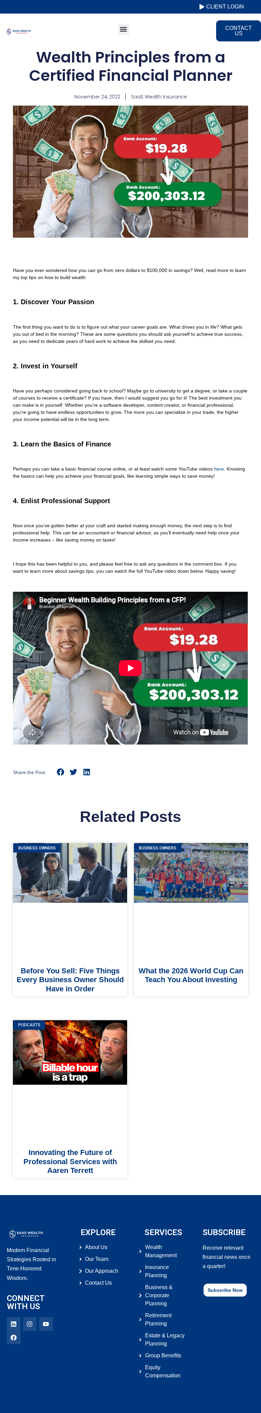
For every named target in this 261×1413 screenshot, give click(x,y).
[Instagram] (30, 1324)
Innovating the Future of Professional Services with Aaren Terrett (70, 1161)
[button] (123, 29)
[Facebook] (13, 1337)
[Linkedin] (13, 1324)
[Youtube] (46, 1324)
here (219, 469)
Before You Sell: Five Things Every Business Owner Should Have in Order (70, 980)
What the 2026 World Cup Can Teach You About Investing (191, 975)
